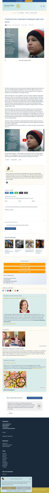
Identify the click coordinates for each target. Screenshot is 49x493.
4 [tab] (12, 417)
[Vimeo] (13, 290)
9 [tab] (21, 417)
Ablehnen (24, 488)
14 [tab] (30, 417)
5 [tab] (14, 417)
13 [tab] (29, 417)
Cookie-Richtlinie (10, 490)
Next (43, 408)
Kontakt (4, 435)
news (20, 159)
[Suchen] (41, 6)
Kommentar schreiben (9, 209)
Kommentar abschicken (10, 228)
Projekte (4, 456)
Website (33, 201)
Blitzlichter (4, 468)
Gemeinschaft (33, 12)
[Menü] (44, 6)
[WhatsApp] (16, 193)
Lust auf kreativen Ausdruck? (10, 363)
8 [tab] (20, 417)
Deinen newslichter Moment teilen (34, 397)
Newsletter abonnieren (7, 439)
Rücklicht (22, 12)
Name (6, 201)
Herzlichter (4, 461)
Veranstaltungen (9, 360)
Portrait (27, 12)
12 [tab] (27, 417)
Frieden (7, 159)
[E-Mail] (21, 193)
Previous (5, 408)
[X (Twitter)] (10, 290)
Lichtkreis (5, 329)
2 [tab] (9, 417)
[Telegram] (12, 193)
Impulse (4, 462)
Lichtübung (4, 465)
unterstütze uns (28, 1)
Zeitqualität (4, 467)
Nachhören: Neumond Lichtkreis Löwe (13, 349)
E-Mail (19, 201)
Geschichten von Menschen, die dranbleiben (39, 251)
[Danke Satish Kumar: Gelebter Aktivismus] (29, 244)
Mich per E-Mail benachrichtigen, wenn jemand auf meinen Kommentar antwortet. (21, 206)
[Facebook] (7, 193)
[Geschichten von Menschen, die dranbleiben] (40, 244)
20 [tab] (41, 417)
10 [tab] (23, 417)
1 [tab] (7, 417)
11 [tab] (25, 417)
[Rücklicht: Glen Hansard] (19, 244)
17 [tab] (36, 417)
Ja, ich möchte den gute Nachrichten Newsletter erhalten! (17, 225)
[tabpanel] (24, 408)
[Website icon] (7, 182)
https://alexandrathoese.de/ (10, 323)
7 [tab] (18, 417)
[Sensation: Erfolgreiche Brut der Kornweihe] (9, 244)
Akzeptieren (9, 488)
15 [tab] (32, 417)
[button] (30, 478)
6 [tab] (16, 417)
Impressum (24, 490)
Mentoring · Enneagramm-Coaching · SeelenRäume (15, 298)
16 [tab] (34, 417)
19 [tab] (39, 417)
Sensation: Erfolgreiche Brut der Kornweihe (9, 251)
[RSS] (15, 290)
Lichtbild (4, 470)
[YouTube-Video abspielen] (24, 140)
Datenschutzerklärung (18, 490)
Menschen (14, 12)
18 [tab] (38, 417)
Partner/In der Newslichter (13, 296)
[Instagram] (8, 290)
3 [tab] (11, 417)
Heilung (4, 459)
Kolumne (4, 464)
